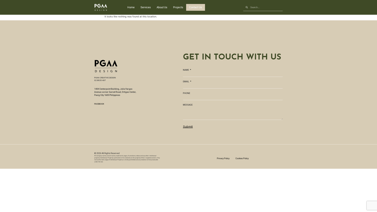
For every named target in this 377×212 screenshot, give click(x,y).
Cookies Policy (242, 158)
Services (145, 7)
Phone (186, 93)
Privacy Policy (223, 158)
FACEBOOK (99, 104)
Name (186, 70)
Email (186, 82)
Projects (178, 7)
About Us (162, 7)
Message (188, 105)
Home (131, 7)
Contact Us (195, 7)
